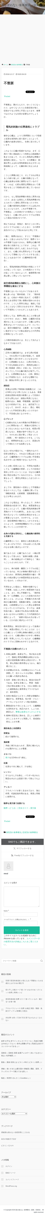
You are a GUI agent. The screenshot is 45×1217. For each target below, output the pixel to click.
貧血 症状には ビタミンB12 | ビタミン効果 (23, 1062)
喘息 (3, 1078)
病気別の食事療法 (13, 832)
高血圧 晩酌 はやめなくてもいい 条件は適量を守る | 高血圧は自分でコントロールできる (22, 1043)
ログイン (9, 1166)
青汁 (7, 758)
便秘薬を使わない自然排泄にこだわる (15, 1132)
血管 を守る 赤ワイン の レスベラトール (16, 1041)
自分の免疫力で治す (8, 1139)
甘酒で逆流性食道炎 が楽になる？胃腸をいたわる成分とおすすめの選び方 (24, 982)
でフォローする (24, 848)
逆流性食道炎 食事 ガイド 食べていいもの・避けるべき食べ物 (24, 1000)
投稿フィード (11, 1173)
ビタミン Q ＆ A (7, 1145)
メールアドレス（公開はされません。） (17, 919)
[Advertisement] (22, 38)
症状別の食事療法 (30, 832)
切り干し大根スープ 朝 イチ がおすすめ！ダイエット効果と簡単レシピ (24, 991)
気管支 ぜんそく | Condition (17, 1078)
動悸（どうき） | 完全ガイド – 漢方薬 (20, 808)
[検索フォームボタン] (42, 961)
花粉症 (3, 1053)
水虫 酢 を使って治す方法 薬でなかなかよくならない (24, 1019)
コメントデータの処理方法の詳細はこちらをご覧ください (22, 941)
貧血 (3, 1062)
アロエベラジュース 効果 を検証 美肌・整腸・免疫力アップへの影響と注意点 (24, 1009)
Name (6, 911)
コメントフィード (12, 1179)
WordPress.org (11, 1186)
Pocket (7, 96)
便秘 (3, 1069)
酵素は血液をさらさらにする (28, 712)
